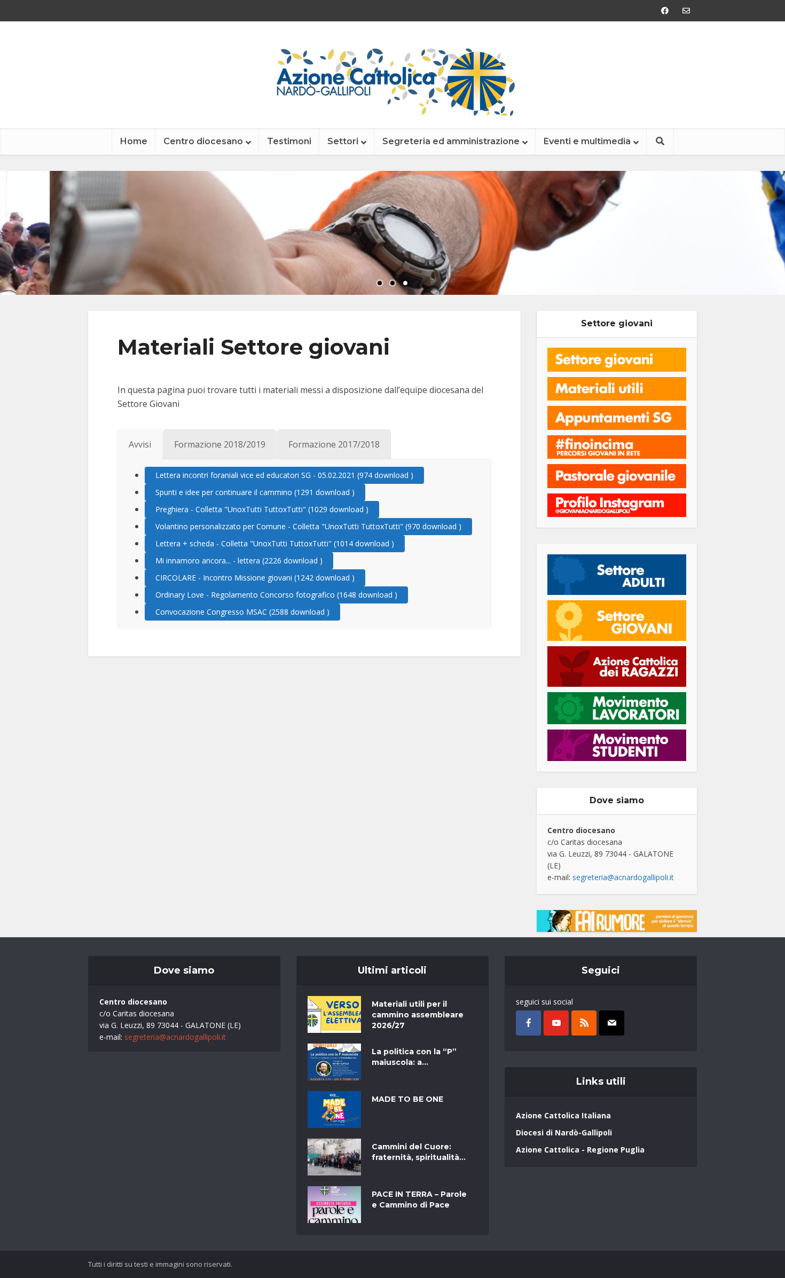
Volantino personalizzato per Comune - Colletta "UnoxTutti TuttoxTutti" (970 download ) (308, 526)
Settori (342, 141)
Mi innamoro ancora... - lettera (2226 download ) (239, 560)
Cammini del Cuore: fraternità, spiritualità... (419, 1152)
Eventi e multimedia (587, 141)
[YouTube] (556, 1023)
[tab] (139, 444)
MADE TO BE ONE (407, 1099)
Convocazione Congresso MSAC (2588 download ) (242, 612)
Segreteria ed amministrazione (451, 141)
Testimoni (289, 141)
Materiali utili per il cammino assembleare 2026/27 (418, 1014)
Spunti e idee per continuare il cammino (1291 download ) (255, 492)
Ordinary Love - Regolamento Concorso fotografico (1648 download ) (276, 595)
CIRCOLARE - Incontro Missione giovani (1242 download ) (255, 578)
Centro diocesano (203, 141)
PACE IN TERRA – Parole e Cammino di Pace (419, 1199)
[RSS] (583, 1023)
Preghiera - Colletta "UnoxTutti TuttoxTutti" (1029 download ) (261, 509)
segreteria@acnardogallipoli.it (623, 877)
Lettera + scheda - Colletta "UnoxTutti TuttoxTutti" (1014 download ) (274, 543)
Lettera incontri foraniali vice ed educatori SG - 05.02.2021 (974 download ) (284, 475)
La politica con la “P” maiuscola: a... (414, 1057)
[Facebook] (528, 1023)
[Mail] (611, 1023)
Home (133, 141)
